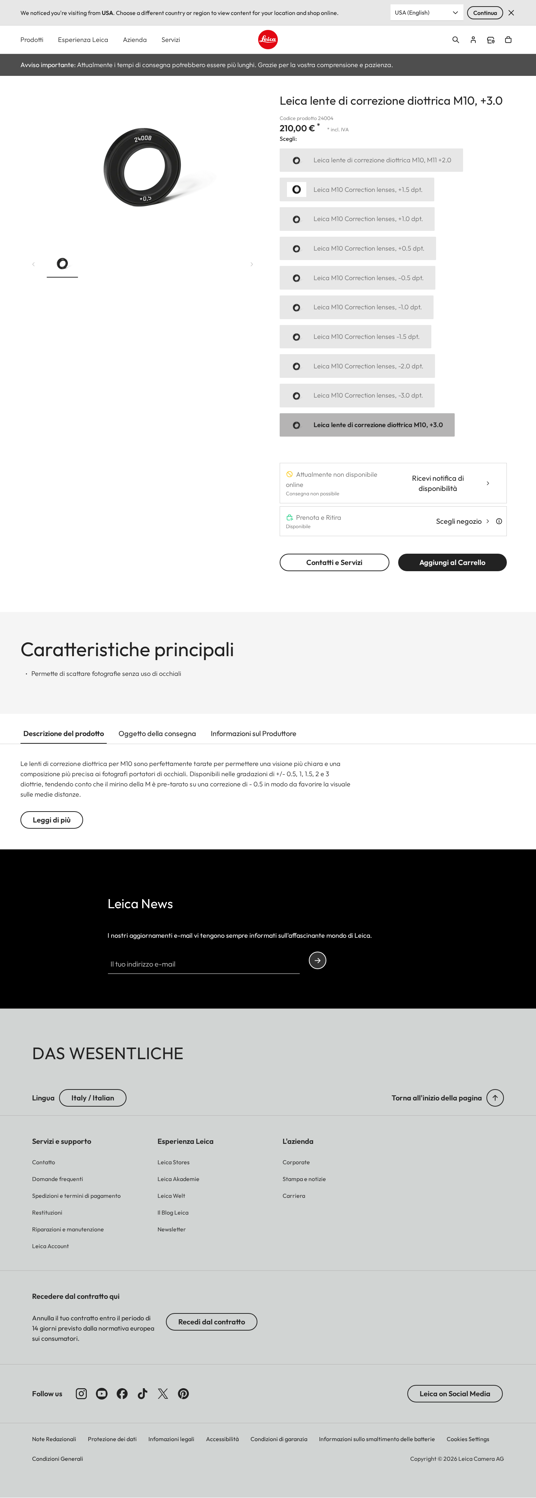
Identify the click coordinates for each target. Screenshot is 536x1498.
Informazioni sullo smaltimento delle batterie (377, 1439)
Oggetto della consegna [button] (157, 733)
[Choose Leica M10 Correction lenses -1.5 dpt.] (355, 337)
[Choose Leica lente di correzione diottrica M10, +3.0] (367, 425)
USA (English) (412, 12)
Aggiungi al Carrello (452, 562)
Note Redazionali (54, 1439)
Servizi (171, 39)
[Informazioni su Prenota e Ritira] (499, 521)
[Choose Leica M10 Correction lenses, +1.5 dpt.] (357, 189)
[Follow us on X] (163, 1393)
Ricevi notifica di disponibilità (438, 483)
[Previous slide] (33, 264)
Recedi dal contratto (211, 1321)
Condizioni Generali (57, 1458)
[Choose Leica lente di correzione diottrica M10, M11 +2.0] (371, 160)
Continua (485, 12)
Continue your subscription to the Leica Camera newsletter (317, 960)
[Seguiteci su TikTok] (142, 1393)
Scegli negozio (459, 521)
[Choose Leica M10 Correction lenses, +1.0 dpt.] (357, 219)
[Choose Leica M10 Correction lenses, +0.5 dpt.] (358, 248)
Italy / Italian (92, 1097)
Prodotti (31, 39)
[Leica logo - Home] (267, 39)
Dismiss (511, 12)
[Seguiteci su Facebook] (122, 1393)
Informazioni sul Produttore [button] (253, 733)
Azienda (135, 39)
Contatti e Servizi (334, 562)
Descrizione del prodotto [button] (63, 733)
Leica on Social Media (455, 1393)
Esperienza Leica (83, 39)
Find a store (490, 40)
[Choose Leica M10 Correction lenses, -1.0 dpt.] (357, 307)
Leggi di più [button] (52, 819)
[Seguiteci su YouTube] (101, 1393)
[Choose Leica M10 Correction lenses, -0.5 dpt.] (357, 278)
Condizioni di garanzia (278, 1439)
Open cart (508, 40)
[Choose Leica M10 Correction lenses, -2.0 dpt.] (357, 366)
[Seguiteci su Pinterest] (183, 1393)
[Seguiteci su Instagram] (81, 1393)
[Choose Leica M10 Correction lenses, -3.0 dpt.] (357, 395)
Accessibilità (222, 1439)
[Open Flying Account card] (473, 40)
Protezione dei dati (112, 1439)
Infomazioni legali (171, 1439)
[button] (62, 264)
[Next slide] (252, 264)
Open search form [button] (455, 40)
